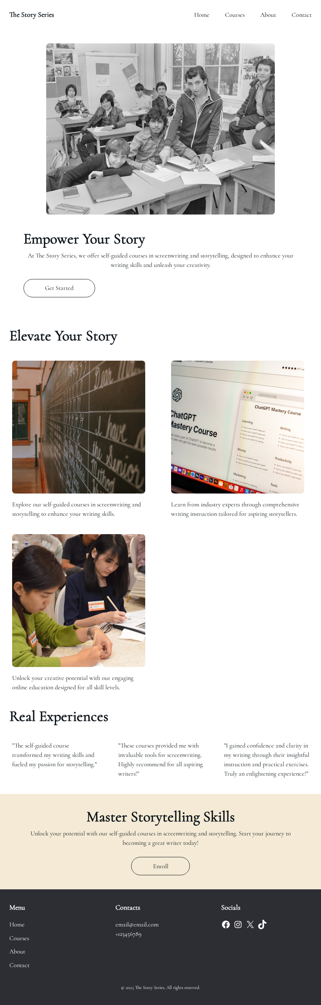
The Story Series (31, 14)
